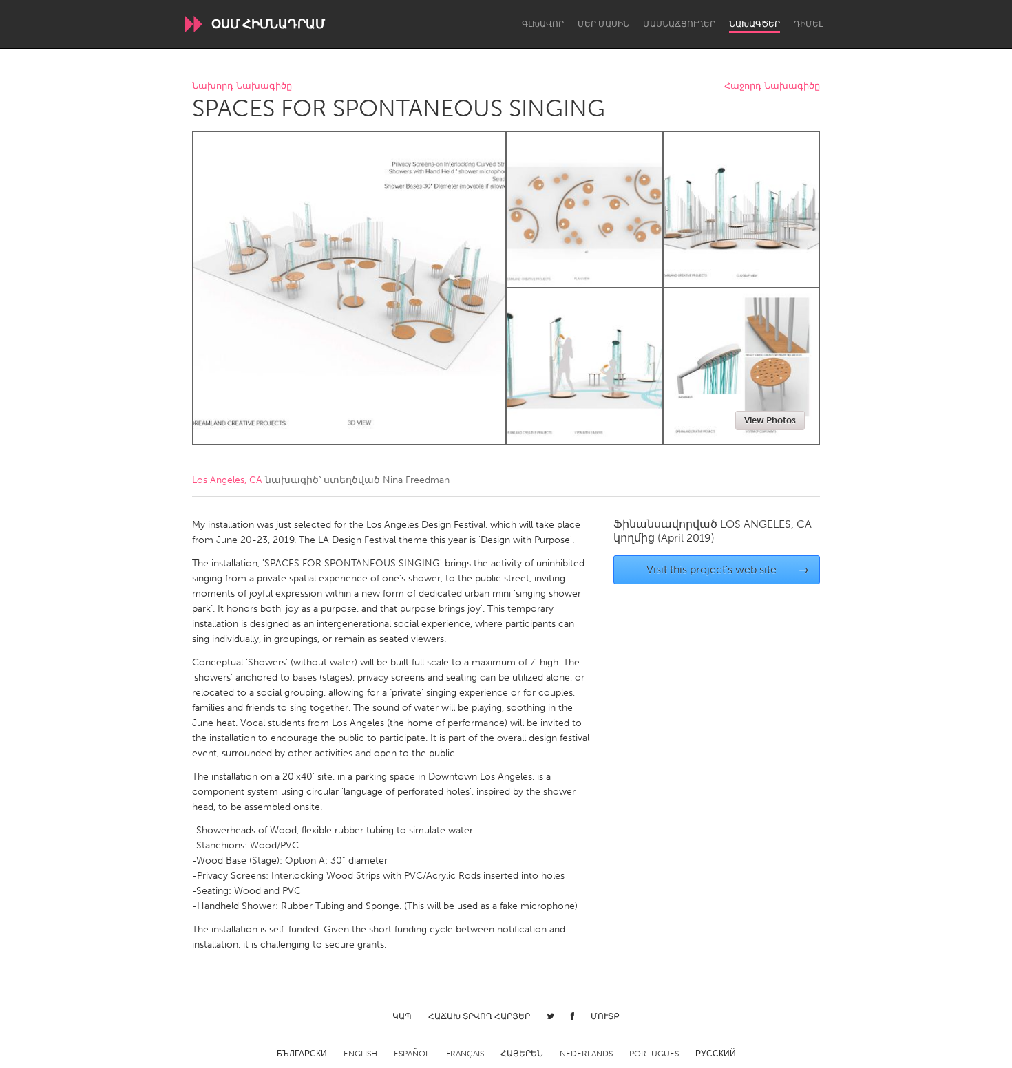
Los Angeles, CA (227, 480)
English (360, 1053)
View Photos (770, 420)
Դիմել (808, 24)
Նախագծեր (754, 24)
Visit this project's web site (728, 569)
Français (465, 1053)
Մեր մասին (603, 24)
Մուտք (605, 1016)
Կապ (402, 1016)
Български (302, 1053)
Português (654, 1053)
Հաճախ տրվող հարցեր (479, 1016)
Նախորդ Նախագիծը (242, 86)
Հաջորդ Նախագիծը (772, 86)
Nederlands (586, 1053)
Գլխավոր (543, 24)
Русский (715, 1053)
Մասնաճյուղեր (679, 24)
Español (412, 1053)
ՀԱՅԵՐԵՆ (521, 1053)
